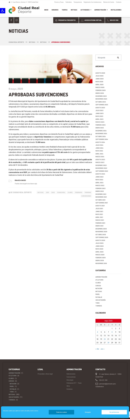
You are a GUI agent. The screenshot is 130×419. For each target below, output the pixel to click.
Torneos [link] (98, 306)
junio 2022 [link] (99, 177)
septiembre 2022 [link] (101, 171)
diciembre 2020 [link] (101, 229)
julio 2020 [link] (99, 243)
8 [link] (112, 332)
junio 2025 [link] (99, 113)
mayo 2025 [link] (99, 116)
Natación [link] (98, 288)
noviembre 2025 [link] (101, 99)
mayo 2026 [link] (99, 82)
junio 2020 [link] (99, 246)
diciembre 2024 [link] (101, 131)
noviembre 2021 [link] (101, 197)
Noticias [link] (74, 10)
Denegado (88, 412)
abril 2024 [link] (99, 154)
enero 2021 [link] (99, 226)
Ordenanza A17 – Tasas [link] (74, 383)
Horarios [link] (55, 10)
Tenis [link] (97, 303)
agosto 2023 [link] (100, 160)
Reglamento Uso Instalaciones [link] (92, 2)
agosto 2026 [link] (100, 73)
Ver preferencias (114, 412)
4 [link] (97, 332)
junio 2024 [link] (99, 148)
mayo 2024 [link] (99, 151)
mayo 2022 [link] (99, 180)
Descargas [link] (70, 380)
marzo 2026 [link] (99, 87)
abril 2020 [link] (99, 252)
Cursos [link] (98, 286)
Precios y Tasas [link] (59, 2)
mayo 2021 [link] (99, 214)
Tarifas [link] (64, 10)
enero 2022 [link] (99, 191)
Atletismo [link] (99, 280)
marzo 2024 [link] (99, 157)
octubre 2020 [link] (100, 235)
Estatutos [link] (70, 389)
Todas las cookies (61, 412)
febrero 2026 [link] (100, 90)
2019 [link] (47, 192)
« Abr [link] (97, 349)
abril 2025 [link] (99, 119)
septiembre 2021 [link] (101, 203)
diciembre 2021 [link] (100, 194)
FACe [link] (68, 386)
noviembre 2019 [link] (101, 263)
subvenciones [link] (86, 196)
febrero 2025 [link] (100, 125)
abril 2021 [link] (99, 217)
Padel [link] (97, 294)
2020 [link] (53, 192)
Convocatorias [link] (71, 377)
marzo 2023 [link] (99, 162)
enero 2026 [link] (99, 93)
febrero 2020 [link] (100, 258)
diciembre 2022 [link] (101, 165)
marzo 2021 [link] (99, 220)
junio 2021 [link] (99, 211)
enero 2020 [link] (99, 260)
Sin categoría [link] (100, 300)
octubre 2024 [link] (100, 136)
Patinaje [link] (98, 297)
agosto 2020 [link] (100, 240)
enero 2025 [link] (99, 128)
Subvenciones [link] (71, 374)
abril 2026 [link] (99, 85)
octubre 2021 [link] (100, 200)
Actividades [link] (85, 10)
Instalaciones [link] (116, 10)
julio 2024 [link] (99, 145)
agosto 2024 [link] (100, 142)
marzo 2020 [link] (99, 255)
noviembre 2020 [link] (101, 232)
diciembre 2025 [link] (101, 96)
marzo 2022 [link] (99, 185)
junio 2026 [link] (99, 79)
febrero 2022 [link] (100, 188)
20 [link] (105, 339)
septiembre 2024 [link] (101, 139)
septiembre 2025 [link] (101, 105)
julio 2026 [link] (99, 76)
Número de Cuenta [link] (108, 2)
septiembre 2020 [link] (101, 237)
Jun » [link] (102, 349)
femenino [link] (88, 192)
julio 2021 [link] (99, 209)
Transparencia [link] (78, 2)
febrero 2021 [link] (100, 223)
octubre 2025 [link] (100, 102)
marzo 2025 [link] (99, 122)
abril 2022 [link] (99, 183)
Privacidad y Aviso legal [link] (45, 374)
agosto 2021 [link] (100, 206)
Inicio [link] (46, 10)
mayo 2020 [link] (99, 249)
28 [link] (108, 343)
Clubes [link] (70, 192)
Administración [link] (100, 10)
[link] (2, 10)
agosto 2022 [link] (100, 174)
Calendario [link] (69, 2)
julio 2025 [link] (99, 110)
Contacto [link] (118, 2)
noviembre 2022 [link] (101, 168)
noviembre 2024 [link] (101, 134)
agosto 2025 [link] (100, 108)
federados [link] (78, 192)
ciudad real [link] (61, 192)
